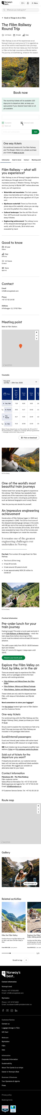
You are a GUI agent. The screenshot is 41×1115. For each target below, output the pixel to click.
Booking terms (7, 1100)
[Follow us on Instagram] (11, 1010)
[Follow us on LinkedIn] (16, 1010)
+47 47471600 (13, 1002)
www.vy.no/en (18, 153)
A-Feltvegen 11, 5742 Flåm (12, 308)
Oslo (3, 1050)
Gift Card (5, 1032)
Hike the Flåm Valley (9, 935)
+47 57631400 (13, 990)
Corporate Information (10, 1059)
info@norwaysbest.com (15, 993)
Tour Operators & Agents (11, 1081)
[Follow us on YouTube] (7, 1010)
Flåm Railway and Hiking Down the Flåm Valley (19, 682)
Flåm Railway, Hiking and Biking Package (19, 686)
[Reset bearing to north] (36, 338)
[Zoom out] (36, 335)
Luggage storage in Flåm (11, 1028)
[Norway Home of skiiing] (5, 1108)
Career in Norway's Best (10, 1072)
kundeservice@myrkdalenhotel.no (19, 1004)
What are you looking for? (16, 10)
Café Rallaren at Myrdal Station (18, 634)
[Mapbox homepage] (7, 365)
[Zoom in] (36, 332)
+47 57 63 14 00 (8, 300)
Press (4, 1085)
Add (35, 132)
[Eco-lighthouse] (13, 1108)
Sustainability (7, 1063)
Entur (10, 749)
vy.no (5, 723)
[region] (20, 823)
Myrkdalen (6, 1041)
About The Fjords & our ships (12, 1067)
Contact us (6, 1024)
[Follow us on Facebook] (3, 1010)
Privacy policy (7, 1095)
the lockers (9, 707)
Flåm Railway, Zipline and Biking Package (20, 690)
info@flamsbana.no (14, 786)
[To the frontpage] (8, 3)
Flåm (3, 1046)
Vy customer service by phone (27, 749)
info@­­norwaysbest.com (10, 291)
